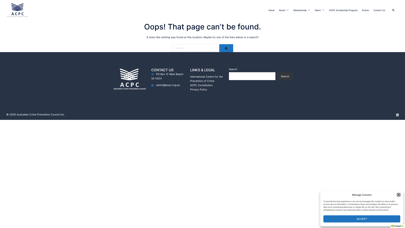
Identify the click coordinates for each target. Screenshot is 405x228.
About (282, 10)
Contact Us (379, 10)
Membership (300, 10)
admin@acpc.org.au (168, 85)
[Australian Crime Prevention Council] (17, 10)
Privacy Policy (198, 89)
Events (365, 10)
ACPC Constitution (201, 85)
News (318, 10)
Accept (362, 218)
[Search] (226, 48)
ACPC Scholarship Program (343, 10)
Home (271, 10)
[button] (398, 194)
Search (233, 69)
